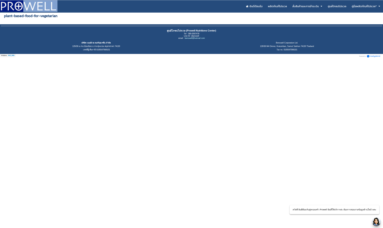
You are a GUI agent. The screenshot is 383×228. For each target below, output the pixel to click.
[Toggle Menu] (376, 221)
